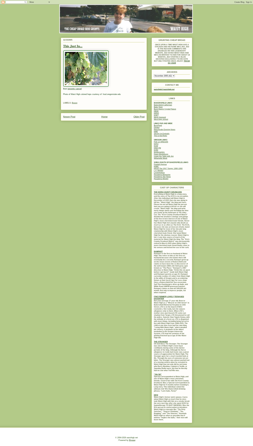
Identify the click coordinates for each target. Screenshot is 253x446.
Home (104, 117)
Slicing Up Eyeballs (161, 134)
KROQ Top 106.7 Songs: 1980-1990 (168, 169)
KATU (156, 144)
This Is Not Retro (160, 136)
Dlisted (156, 128)
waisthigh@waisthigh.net (164, 89)
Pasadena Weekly (161, 179)
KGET (156, 115)
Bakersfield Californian (163, 105)
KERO (156, 113)
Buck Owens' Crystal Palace (165, 109)
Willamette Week (160, 158)
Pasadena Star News (162, 177)
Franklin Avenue (160, 164)
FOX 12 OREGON (161, 142)
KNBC (156, 166)
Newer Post (69, 117)
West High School (161, 119)
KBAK (156, 111)
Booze (74, 103)
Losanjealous (159, 173)
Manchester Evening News (164, 130)
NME (156, 132)
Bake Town (158, 107)
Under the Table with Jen (164, 156)
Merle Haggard (160, 117)
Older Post (139, 117)
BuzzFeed (158, 125)
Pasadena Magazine (162, 175)
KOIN (156, 150)
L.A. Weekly (158, 171)
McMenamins (159, 152)
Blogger (132, 440)
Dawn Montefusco (161, 154)
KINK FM (157, 148)
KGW (156, 146)
